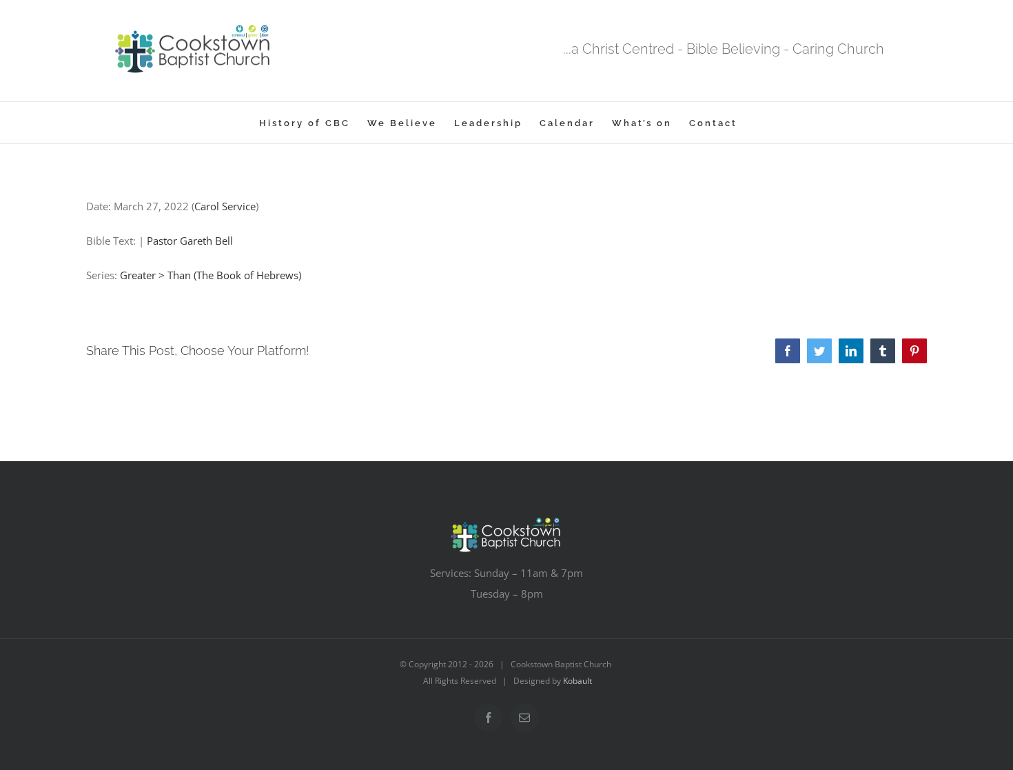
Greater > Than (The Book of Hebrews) (210, 275)
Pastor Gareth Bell (190, 240)
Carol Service (225, 206)
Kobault (577, 681)
